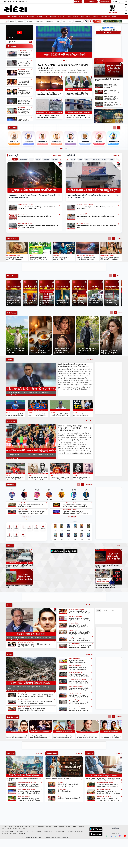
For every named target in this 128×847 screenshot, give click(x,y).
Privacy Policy (48, 831)
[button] (113, 1)
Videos (12, 21)
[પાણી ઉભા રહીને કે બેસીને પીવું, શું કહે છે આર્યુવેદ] (111, 317)
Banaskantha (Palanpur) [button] (99, 159)
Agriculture (49, 21)
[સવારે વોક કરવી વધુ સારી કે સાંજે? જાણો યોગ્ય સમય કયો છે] (87, 317)
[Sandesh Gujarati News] (17, 8)
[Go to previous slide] (109, 238)
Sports (82, 17)
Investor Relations (8, 831)
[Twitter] (126, 8)
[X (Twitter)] (13, 395)
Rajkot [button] (38, 159)
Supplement (90, 2)
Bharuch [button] (112, 159)
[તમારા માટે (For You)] (90, 21)
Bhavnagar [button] (55, 159)
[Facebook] (126, 4)
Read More (57, 155)
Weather (39, 17)
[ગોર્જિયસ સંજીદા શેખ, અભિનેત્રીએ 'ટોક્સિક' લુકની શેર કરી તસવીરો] (64, 317)
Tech (58, 21)
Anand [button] (80, 159)
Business (61, 17)
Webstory (53, 17)
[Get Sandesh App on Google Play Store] (96, 829)
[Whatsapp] (126, 1)
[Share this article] (60, 205)
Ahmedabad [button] (23, 159)
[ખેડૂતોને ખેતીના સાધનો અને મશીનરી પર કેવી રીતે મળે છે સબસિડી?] (17, 317)
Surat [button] (31, 159)
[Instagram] (126, 11)
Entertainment (105, 17)
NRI (70, 21)
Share (8, 395)
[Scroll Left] (6, 21)
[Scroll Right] (82, 21)
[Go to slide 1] (63, 60)
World (69, 17)
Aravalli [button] (87, 159)
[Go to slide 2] (64, 60)
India (46, 17)
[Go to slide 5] (66, 148)
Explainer (20, 21)
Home (8, 17)
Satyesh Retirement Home (75, 831)
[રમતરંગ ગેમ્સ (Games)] (86, 21)
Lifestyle (95, 17)
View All (119, 238)
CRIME (88, 17)
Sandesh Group (60, 831)
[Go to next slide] (113, 238)
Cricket (75, 17)
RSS (32, 831)
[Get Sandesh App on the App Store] (96, 834)
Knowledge (39, 21)
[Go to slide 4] (65, 148)
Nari (64, 21)
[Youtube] (126, 14)
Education (29, 21)
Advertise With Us (22, 831)
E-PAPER (79, 1)
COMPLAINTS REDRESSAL (9, 833)
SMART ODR (22, 833)
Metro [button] (14, 159)
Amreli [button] (73, 159)
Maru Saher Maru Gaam (26, 17)
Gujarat (14, 17)
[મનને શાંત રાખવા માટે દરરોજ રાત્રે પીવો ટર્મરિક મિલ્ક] (40, 317)
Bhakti (114, 17)
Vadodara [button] (46, 159)
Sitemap (38, 831)
